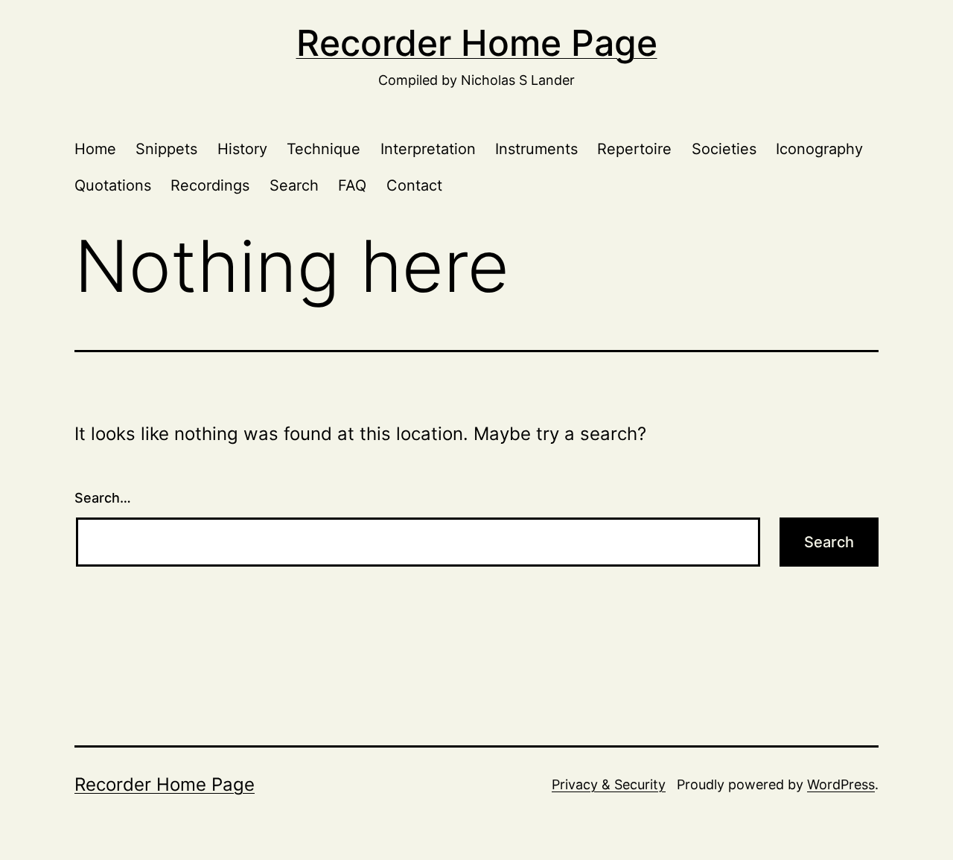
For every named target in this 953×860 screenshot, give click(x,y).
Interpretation (428, 149)
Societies (724, 149)
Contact (414, 185)
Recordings (209, 185)
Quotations (112, 185)
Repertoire (634, 149)
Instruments (536, 149)
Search (294, 185)
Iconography (819, 149)
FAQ (352, 185)
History (242, 149)
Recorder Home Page (476, 43)
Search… (102, 498)
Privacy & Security (609, 784)
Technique (323, 149)
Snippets (166, 149)
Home (95, 149)
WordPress (841, 784)
